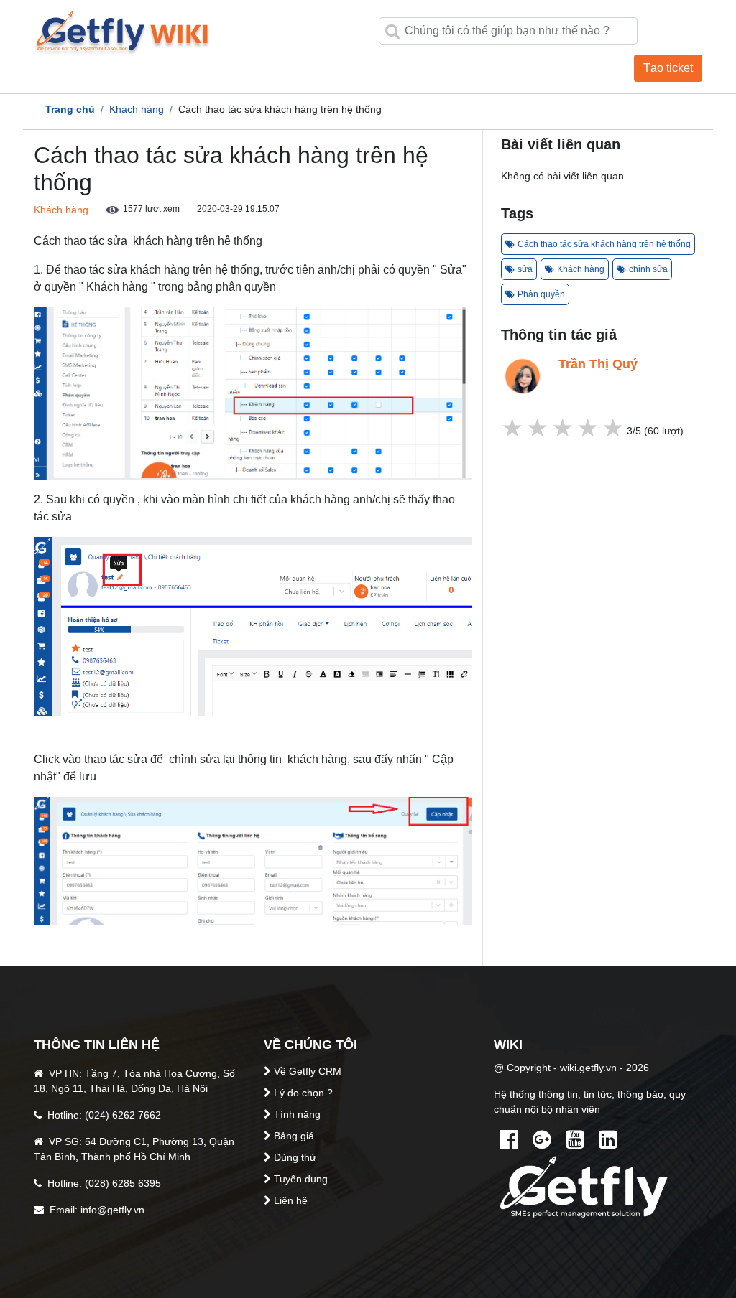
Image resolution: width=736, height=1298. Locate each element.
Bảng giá (294, 1135)
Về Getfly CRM (307, 1071)
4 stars (538, 428)
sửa (525, 269)
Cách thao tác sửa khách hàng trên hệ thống (604, 244)
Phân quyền (541, 294)
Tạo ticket (668, 68)
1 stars (614, 428)
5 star (513, 428)
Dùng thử (295, 1157)
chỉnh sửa (648, 269)
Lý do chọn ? (303, 1092)
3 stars (563, 428)
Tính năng (297, 1114)
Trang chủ (70, 109)
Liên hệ (291, 1200)
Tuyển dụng (301, 1179)
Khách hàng (136, 109)
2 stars (589, 428)
